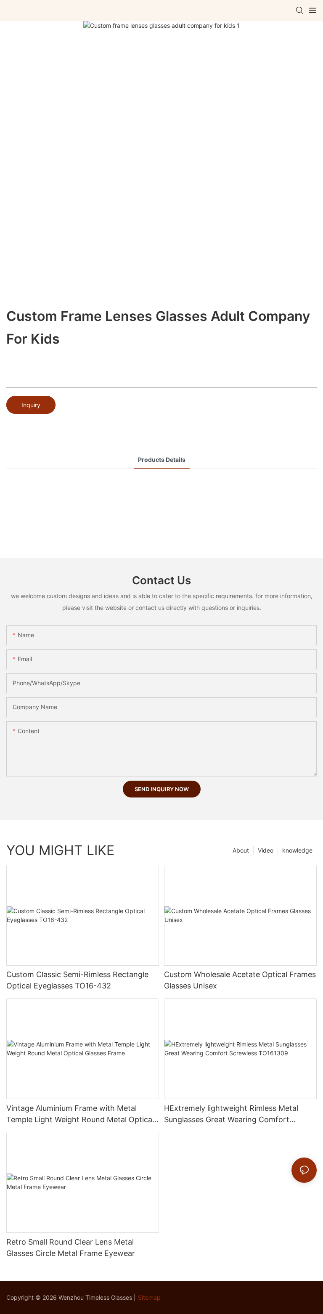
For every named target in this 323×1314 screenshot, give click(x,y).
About (241, 850)
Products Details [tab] (161, 459)
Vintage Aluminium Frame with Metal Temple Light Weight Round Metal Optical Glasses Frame (80, 1114)
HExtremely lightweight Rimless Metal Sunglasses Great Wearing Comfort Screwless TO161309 (231, 1114)
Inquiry (30, 404)
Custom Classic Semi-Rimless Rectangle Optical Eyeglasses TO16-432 (77, 980)
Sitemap (149, 1297)
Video (265, 850)
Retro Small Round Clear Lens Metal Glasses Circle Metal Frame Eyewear (70, 1247)
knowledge (297, 850)
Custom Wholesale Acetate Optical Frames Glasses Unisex (240, 980)
